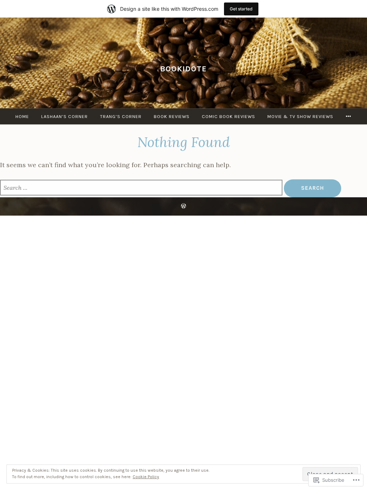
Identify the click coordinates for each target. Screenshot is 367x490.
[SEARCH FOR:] (142, 188)
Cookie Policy (146, 476)
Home (22, 116)
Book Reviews (172, 116)
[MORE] (348, 116)
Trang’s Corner (121, 116)
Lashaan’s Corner (64, 116)
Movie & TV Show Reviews (300, 116)
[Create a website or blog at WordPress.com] (183, 206)
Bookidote (183, 68)
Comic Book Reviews (228, 116)
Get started (241, 8)
